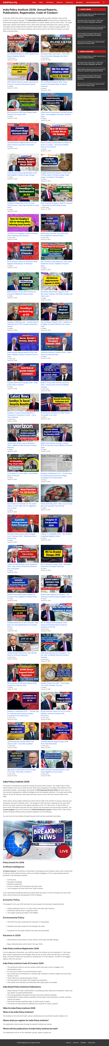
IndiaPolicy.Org (10, 2)
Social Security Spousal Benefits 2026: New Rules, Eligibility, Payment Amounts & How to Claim (22, 354)
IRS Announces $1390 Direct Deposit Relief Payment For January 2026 (90, 42)
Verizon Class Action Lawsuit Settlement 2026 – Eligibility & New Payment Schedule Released (22, 445)
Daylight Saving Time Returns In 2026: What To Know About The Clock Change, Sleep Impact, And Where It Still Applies (56, 175)
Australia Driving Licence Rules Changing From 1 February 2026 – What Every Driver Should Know (21, 536)
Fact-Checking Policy (93, 2)
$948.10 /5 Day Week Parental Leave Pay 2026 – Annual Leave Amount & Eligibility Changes (55, 385)
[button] (103, 2)
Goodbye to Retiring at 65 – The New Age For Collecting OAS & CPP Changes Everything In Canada (23, 324)
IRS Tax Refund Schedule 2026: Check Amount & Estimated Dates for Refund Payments (54, 84)
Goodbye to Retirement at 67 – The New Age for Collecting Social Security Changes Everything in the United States (56, 476)
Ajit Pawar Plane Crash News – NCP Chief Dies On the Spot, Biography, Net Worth (90, 21)
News (41, 2)
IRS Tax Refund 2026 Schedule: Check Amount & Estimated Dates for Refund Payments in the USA (54, 625)
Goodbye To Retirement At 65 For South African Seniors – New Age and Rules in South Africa (23, 205)
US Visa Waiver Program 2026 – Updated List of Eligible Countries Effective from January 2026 (56, 324)
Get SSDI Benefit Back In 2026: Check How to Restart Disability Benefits (91, 14)
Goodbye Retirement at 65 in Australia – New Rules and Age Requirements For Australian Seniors (22, 625)
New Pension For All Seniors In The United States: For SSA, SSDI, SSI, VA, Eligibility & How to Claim (21, 506)
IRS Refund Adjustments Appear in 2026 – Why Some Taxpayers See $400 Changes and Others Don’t (56, 294)
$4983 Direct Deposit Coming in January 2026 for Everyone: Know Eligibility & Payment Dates (56, 445)
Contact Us (69, 2)
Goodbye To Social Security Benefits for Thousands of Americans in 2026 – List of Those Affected (21, 415)
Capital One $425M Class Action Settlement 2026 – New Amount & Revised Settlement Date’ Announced (22, 566)
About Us (59, 2)
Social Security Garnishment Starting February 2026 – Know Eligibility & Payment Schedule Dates (56, 114)
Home (34, 2)
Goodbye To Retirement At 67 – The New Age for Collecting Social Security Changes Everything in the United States (23, 713)
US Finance (49, 2)
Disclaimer (79, 2)
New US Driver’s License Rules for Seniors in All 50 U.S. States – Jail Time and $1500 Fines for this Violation (56, 145)
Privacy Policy (91, 1042)
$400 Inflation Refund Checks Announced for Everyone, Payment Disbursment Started (91, 28)
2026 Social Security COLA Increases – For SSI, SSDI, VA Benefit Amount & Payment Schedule (55, 655)
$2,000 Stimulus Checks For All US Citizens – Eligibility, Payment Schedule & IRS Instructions (56, 713)
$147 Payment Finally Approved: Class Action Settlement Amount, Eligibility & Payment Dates (56, 264)
